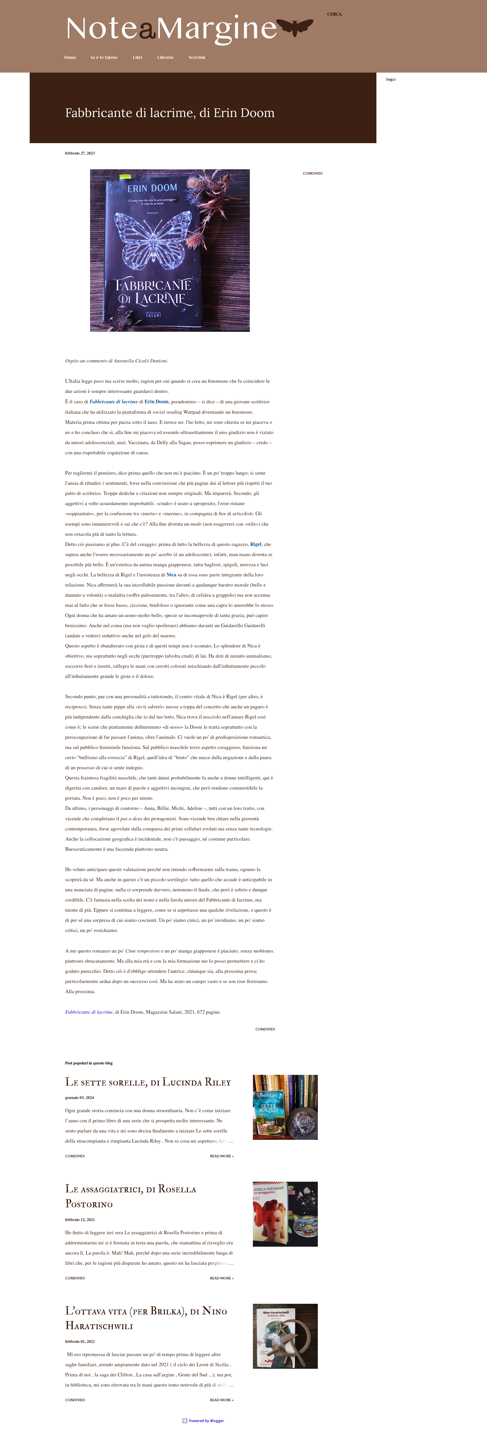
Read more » (222, 1156)
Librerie (165, 57)
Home (70, 57)
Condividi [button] (312, 173)
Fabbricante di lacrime (89, 1011)
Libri (137, 57)
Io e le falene (104, 57)
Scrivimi (197, 57)
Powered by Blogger (206, 1420)
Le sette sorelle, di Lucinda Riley (148, 1082)
